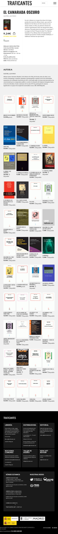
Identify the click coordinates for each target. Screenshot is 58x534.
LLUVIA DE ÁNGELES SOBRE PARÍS (7, 313)
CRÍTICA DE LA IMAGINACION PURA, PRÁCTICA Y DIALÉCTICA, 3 (35, 115)
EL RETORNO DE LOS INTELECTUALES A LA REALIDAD (8, 202)
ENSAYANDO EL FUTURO (48, 201)
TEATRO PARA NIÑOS (21, 399)
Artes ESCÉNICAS (13, 59)
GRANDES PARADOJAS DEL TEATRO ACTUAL (35, 228)
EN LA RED (31, 202)
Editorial (44, 425)
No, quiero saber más (17, 531)
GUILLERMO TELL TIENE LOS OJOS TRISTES (48, 228)
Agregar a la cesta (14, 33)
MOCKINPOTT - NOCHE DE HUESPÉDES (48, 340)
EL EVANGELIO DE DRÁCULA (22, 173)
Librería (8, 425)
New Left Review (44, 451)
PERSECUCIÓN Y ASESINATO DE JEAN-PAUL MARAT (35, 370)
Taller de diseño (27, 451)
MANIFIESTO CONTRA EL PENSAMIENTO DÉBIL (34, 337)
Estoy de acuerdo (47, 527)
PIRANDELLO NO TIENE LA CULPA (48, 369)
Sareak (16, 48)
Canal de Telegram (9, 441)
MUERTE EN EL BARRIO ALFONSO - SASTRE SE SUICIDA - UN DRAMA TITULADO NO (8, 371)
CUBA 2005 (6, 146)
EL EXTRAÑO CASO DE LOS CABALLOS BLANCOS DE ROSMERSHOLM (35, 174)
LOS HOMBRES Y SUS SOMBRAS (47, 313)
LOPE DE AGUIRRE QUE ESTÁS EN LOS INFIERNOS (22, 313)
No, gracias (54, 527)
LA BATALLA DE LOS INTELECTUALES (33, 254)
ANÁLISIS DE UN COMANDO (9, 115)
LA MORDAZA (45, 255)
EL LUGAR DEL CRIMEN (47, 171)
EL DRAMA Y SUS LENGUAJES (7, 172)
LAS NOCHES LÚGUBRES (48, 283)
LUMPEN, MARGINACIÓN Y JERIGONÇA (9, 339)
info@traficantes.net (11, 504)
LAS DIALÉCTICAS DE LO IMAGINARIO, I (34, 284)
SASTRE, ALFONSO (9, 16)
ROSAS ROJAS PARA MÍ (8, 399)
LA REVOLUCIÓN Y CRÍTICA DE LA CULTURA (9, 285)
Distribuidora (29, 425)
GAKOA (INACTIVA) (14, 46)
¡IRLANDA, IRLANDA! (47, 399)
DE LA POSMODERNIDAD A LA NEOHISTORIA (22, 143)
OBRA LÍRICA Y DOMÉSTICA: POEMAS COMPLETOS (21, 369)
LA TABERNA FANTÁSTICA (22, 284)
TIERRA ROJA (32, 399)
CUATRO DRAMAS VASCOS (48, 115)
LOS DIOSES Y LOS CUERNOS (33, 313)
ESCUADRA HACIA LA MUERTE (8, 230)
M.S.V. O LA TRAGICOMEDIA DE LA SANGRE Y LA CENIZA (22, 341)
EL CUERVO (45, 145)
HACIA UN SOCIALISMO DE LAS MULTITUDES (22, 254)
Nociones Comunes (9, 451)
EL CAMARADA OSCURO (34, 146)
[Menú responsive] (55, 3)
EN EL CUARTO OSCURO (21, 200)
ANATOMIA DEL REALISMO (22, 115)
